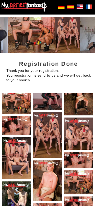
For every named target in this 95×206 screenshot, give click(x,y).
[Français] (89, 9)
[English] (80, 9)
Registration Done (48, 63)
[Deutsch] (61, 9)
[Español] (70, 9)
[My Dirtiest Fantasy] (26, 7)
